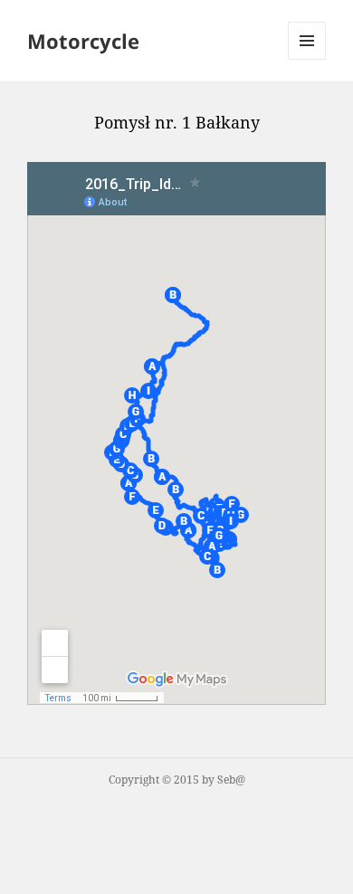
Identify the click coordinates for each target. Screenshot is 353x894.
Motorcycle (83, 40)
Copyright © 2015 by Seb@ (177, 779)
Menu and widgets (307, 59)
